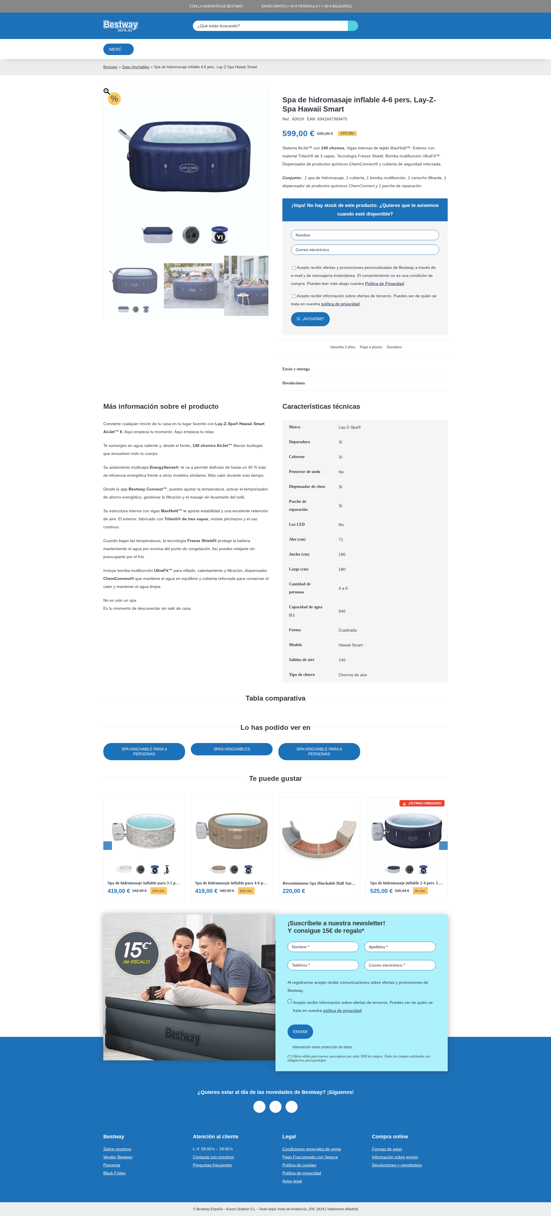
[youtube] (292, 1107)
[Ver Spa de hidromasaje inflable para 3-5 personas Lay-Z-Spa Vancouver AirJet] (144, 848)
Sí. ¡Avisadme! (310, 319)
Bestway (110, 67)
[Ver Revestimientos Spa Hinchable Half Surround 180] (319, 848)
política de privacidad (340, 304)
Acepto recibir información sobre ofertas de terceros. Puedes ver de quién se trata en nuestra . (363, 1006)
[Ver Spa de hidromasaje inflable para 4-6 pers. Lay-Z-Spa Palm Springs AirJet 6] (232, 848)
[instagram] (275, 1107)
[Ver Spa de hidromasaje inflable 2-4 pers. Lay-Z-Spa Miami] (407, 848)
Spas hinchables (136, 67)
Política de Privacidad (384, 283)
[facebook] (259, 1107)
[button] (365, 369)
